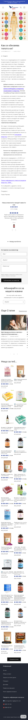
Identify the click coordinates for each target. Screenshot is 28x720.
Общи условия (7, 674)
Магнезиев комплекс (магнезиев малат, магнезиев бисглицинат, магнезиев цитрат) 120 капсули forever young (20, 598)
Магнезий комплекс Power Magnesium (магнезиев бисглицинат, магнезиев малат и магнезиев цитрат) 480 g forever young (7, 598)
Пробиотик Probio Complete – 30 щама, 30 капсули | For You (20, 523)
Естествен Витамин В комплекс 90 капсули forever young (6, 452)
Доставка (5, 684)
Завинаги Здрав (10, 717)
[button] (3, 7)
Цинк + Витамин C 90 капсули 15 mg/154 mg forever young (19, 573)
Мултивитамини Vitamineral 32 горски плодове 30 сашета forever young (7, 499)
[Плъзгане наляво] (10, 354)
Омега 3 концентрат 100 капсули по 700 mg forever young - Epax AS (20, 475)
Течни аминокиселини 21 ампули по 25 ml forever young (20, 429)
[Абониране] (23, 302)
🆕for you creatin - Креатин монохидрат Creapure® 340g (7, 572)
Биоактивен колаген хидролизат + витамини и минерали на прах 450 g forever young (7, 524)
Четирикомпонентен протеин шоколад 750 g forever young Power (19, 647)
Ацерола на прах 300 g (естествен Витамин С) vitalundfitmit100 (6, 548)
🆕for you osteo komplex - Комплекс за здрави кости (20, 451)
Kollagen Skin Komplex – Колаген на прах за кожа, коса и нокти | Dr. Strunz (7, 380)
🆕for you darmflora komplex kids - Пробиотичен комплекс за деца (20, 405)
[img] (14, 207)
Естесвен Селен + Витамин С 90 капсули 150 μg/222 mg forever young (20, 622)
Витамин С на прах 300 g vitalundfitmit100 (7, 475)
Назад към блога (15, 241)
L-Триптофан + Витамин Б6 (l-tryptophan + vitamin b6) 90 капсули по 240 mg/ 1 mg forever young (20, 549)
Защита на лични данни (9, 677)
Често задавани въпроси (10, 691)
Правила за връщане (9, 688)
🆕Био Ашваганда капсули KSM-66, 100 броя (20, 380)
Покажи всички (23, 311)
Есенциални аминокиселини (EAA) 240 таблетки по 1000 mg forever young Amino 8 (7, 622)
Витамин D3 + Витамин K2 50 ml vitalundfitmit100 (7, 428)
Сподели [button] (5, 56)
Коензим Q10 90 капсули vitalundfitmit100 (6, 646)
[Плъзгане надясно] (17, 354)
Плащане (5, 681)
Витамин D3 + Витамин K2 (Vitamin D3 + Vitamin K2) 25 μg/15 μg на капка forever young (20, 499)
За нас (5, 670)
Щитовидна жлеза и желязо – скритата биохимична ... (12, 333)
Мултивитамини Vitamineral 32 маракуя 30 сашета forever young (7, 405)
